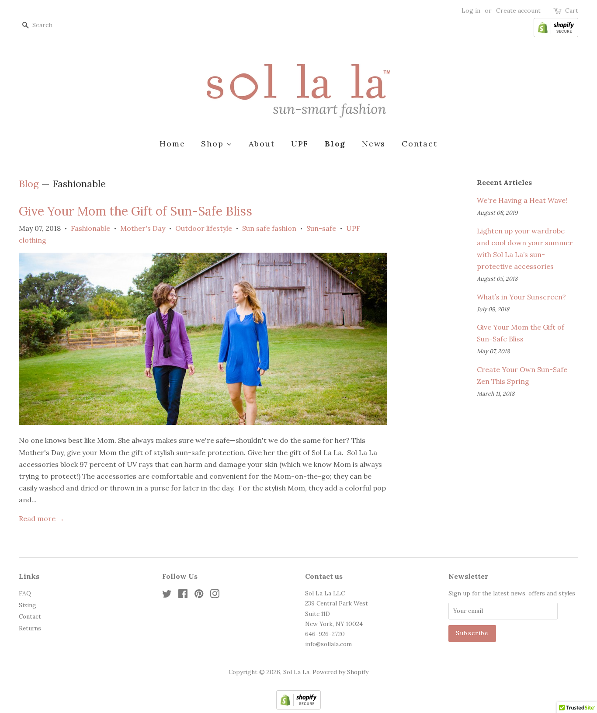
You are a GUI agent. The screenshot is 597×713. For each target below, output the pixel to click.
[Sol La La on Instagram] (214, 595)
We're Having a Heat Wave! (522, 200)
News (373, 144)
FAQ (25, 593)
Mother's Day (142, 228)
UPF (300, 144)
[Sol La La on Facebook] (183, 595)
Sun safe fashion (269, 228)
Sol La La (296, 672)
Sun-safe (321, 228)
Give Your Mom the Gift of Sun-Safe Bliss (135, 211)
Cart (571, 10)
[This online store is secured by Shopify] (556, 35)
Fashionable (90, 228)
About (262, 144)
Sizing (27, 605)
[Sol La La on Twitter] (167, 595)
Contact (419, 144)
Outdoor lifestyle (203, 228)
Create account (518, 10)
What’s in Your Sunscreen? (521, 296)
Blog (335, 144)
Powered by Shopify (340, 672)
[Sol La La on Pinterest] (199, 595)
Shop (213, 144)
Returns (30, 628)
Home (172, 144)
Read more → (41, 518)
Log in (471, 10)
